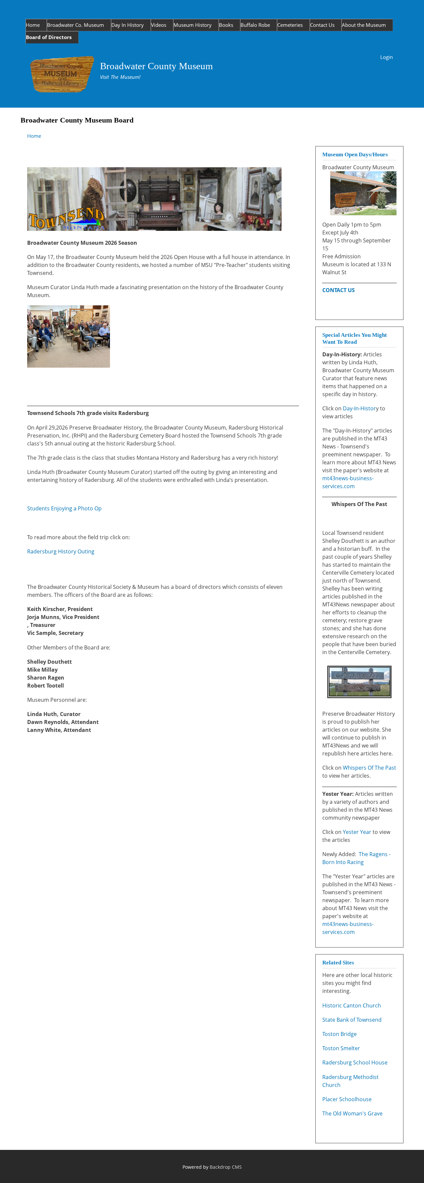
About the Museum (364, 25)
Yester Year (358, 832)
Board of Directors (49, 37)
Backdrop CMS (226, 1167)
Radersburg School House (355, 1062)
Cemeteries (290, 25)
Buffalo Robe (255, 25)
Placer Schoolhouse (347, 1099)
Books (226, 25)
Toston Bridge (339, 1034)
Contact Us (322, 25)
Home (33, 25)
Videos (158, 25)
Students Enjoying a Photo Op (64, 508)
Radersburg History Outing (60, 551)
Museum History (193, 25)
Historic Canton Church (351, 1005)
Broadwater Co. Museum (75, 25)
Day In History (127, 25)
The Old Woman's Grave (352, 1113)
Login (386, 57)
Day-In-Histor (359, 408)
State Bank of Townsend (352, 1019)
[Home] (63, 75)
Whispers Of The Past (369, 767)
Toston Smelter (341, 1048)
